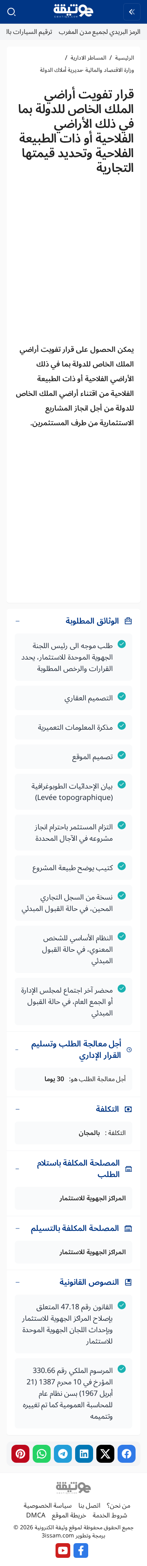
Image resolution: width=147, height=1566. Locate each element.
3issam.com (58, 1536)
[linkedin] (84, 1454)
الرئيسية (124, 58)
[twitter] (105, 1454)
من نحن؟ (118, 1505)
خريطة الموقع (69, 1515)
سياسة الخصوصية (48, 1505)
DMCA (35, 1515)
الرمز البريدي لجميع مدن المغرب (99, 32)
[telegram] (63, 1454)
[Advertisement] (73, 262)
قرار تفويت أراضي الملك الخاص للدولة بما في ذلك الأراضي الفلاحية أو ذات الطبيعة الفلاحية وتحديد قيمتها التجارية (76, 131)
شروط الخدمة (110, 1515)
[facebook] (127, 1454)
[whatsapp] (42, 1454)
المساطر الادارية (88, 58)
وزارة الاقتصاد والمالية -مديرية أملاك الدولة (87, 70)
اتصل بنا (89, 1505)
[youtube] (63, 1550)
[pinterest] (20, 1454)
